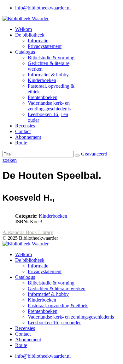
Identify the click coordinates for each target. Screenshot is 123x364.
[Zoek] (77, 155)
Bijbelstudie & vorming (51, 57)
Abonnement (28, 137)
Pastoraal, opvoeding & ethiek (58, 305)
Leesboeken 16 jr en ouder (54, 322)
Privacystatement (45, 46)
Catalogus (25, 52)
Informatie (38, 40)
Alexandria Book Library (28, 232)
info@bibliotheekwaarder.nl (43, 7)
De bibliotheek (29, 35)
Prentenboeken (42, 97)
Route (21, 142)
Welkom (23, 29)
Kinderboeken (42, 80)
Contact (23, 131)
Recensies (25, 125)
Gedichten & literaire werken (56, 288)
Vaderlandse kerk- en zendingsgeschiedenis (49, 105)
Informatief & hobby (48, 74)
